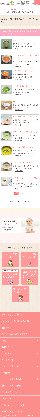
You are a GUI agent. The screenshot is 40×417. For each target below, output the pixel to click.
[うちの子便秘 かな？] (10, 266)
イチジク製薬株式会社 (11, 379)
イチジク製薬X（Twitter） (13, 411)
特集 (4, 341)
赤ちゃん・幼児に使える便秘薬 (15, 321)
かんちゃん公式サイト (11, 392)
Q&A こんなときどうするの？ (15, 334)
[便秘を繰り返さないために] (29, 283)
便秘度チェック (8, 399)
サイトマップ (7, 360)
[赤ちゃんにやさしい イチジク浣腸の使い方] (10, 283)
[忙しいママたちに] (20, 300)
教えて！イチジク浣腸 (11, 386)
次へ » (22, 194)
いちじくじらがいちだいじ (13, 405)
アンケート (7, 354)
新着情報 (6, 328)
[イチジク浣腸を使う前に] (29, 266)
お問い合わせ (7, 347)
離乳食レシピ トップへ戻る (20, 201)
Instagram (6, 373)
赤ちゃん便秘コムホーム (12, 315)
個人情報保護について (11, 366)
